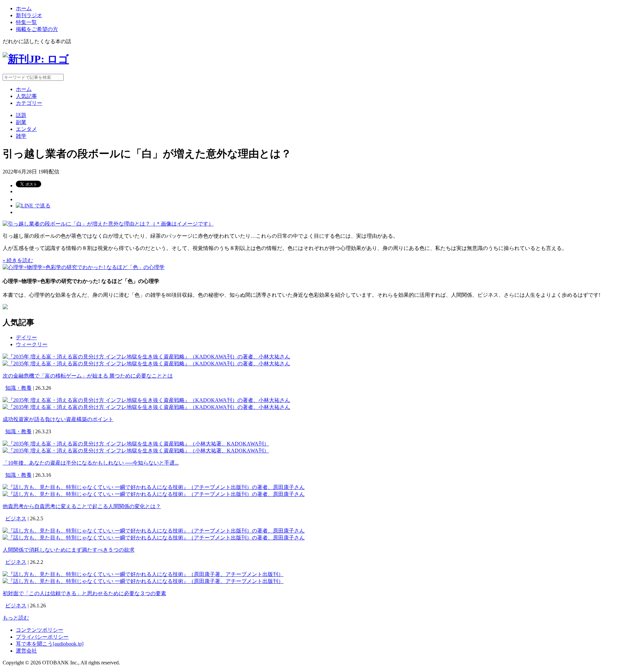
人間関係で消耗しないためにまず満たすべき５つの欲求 (69, 550)
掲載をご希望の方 (37, 29)
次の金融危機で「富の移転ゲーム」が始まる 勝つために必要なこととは (88, 376)
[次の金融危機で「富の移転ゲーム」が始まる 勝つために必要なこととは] (146, 356)
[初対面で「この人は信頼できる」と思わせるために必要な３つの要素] (143, 574)
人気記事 (26, 96)
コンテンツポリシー (39, 630)
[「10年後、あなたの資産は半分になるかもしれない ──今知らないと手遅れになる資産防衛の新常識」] (136, 443)
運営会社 (26, 651)
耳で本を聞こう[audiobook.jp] (49, 644)
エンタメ (26, 129)
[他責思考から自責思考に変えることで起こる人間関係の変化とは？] (154, 487)
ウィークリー (31, 344)
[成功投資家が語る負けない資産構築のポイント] (146, 400)
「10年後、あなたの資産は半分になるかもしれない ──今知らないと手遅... (91, 463)
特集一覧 (26, 22)
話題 (21, 115)
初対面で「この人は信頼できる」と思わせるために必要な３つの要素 (84, 593)
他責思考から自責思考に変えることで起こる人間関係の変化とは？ (82, 506)
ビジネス (15, 518)
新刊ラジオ (29, 15)
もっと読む (16, 618)
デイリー (26, 337)
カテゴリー (29, 103)
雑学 (21, 136)
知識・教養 (18, 388)
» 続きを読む (18, 260)
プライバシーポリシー (42, 637)
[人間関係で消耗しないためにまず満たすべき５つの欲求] (154, 531)
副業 (21, 122)
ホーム (24, 8)
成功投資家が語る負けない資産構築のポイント (58, 419)
